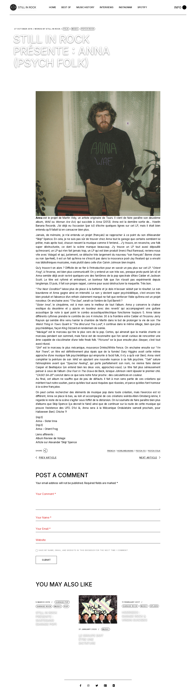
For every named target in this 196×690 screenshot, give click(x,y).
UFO (67, 407)
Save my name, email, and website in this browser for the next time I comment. (84, 550)
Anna (39, 217)
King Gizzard (69, 328)
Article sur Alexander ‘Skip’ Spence (56, 442)
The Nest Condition (48, 289)
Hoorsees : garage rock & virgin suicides (134, 616)
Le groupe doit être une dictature (91, 639)
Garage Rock (44, 606)
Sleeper (142, 339)
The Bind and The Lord (87, 324)
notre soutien (59, 382)
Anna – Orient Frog (47, 428)
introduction (97, 267)
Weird (39, 324)
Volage (52, 254)
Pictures (103, 339)
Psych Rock (87, 29)
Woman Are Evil (65, 221)
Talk (148, 359)
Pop (66, 606)
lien (143, 355)
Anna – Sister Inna (46, 421)
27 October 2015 (23, 29)
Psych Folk (154, 451)
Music (75, 29)
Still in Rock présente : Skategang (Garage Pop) (46, 618)
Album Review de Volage (50, 438)
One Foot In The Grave (80, 371)
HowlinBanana (125, 451)
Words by (47, 29)
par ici (90, 225)
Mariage (41, 331)
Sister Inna (43, 304)
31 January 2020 (88, 629)
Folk (65, 29)
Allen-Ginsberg (141, 396)
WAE (47, 221)
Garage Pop (62, 602)
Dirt (39, 347)
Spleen (154, 606)
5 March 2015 (43, 602)
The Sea (76, 300)
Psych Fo (141, 451)
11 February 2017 (131, 602)
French (111, 451)
